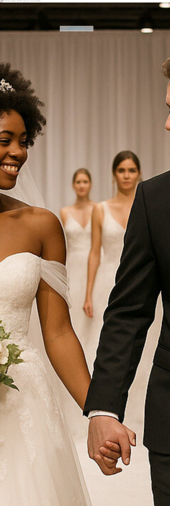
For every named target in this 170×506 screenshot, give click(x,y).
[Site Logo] (2, 1)
